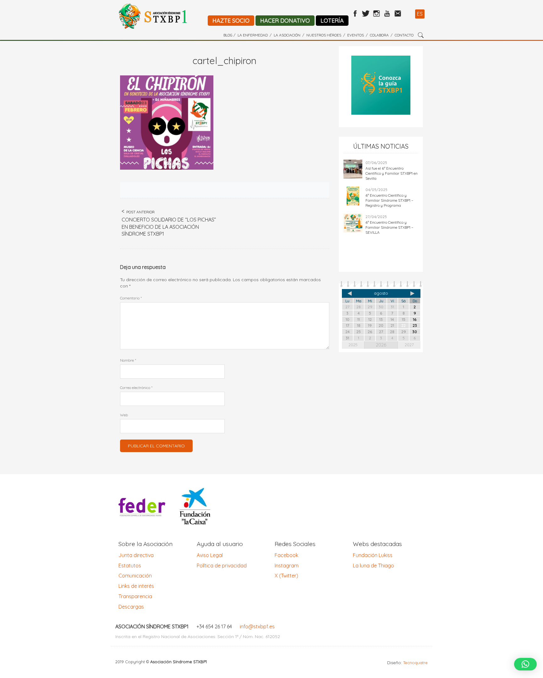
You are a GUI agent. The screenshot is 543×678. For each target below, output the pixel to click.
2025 (353, 344)
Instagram (287, 565)
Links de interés (136, 586)
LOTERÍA (332, 20)
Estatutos (129, 565)
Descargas (131, 607)
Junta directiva (136, 555)
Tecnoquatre (415, 662)
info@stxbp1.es (257, 626)
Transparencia (135, 596)
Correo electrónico (136, 387)
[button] (525, 664)
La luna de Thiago (373, 565)
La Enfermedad (253, 35)
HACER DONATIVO (285, 20)
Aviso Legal (210, 555)
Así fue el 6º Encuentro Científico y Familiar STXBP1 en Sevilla (391, 173)
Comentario (131, 298)
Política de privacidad (222, 565)
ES (420, 14)
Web (124, 415)
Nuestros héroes (323, 35)
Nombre (128, 360)
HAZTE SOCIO (231, 20)
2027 (409, 344)
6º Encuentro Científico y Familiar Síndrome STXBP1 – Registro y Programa (389, 200)
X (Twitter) (286, 575)
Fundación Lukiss (372, 555)
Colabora (379, 35)
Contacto (404, 35)
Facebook (286, 555)
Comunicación (135, 575)
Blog (228, 35)
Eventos (355, 35)
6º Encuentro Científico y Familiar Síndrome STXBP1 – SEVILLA (389, 227)
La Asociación (287, 35)
